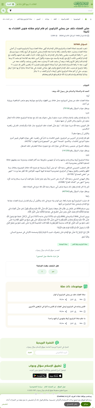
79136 (66, 108)
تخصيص (5, 404)
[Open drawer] (2, 4)
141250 (66, 150)
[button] (82, 299)
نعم (53, 271)
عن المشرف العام (50, 387)
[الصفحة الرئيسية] (85, 19)
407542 (66, 191)
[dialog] (46, 401)
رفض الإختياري (72, 404)
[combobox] (52, 10)
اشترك (30, 352)
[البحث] (3, 10)
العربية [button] (9, 4)
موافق (86, 404)
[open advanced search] (10, 10)
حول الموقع (62, 387)
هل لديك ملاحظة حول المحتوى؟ (47, 256)
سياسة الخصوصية (36, 387)
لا (42, 271)
